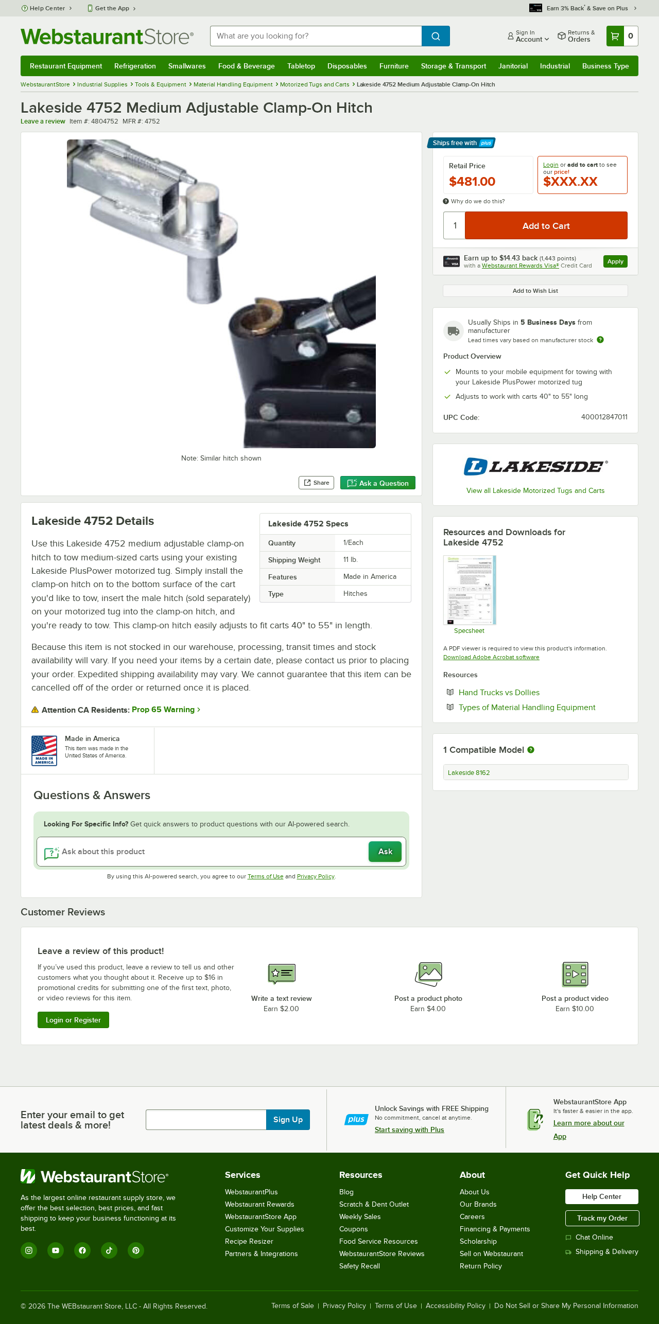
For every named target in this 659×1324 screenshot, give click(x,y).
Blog (346, 1192)
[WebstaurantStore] (105, 1176)
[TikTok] (109, 1250)
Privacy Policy (316, 876)
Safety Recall (359, 1266)
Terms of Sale (292, 1306)
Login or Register (73, 1020)
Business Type (605, 66)
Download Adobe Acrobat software (491, 657)
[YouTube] (55, 1250)
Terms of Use (266, 876)
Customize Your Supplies (264, 1229)
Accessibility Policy (455, 1306)
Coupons (353, 1229)
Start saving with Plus (409, 1129)
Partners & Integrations (261, 1254)
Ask (385, 851)
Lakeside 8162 (469, 772)
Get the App (112, 8)
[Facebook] (82, 1250)
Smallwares (187, 66)
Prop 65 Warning (163, 709)
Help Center (47, 8)
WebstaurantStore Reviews (382, 1254)
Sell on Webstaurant (491, 1254)
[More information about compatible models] (531, 750)
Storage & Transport (453, 66)
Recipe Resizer (249, 1241)
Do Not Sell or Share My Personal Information (566, 1306)
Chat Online (594, 1237)
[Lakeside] (535, 466)
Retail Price (467, 166)
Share (322, 482)
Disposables (347, 66)
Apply (618, 263)
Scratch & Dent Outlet (374, 1204)
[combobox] (316, 36)
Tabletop (301, 66)
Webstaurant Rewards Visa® (520, 265)
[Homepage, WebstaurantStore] (107, 36)
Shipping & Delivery (607, 1252)
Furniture (394, 66)
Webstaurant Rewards (259, 1204)
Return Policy (481, 1266)
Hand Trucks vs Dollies (530, 692)
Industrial (555, 66)
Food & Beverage (246, 66)
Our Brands (478, 1204)
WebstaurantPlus (251, 1192)
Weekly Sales (360, 1217)
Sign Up (288, 1119)
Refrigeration (135, 66)
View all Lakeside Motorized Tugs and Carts (535, 491)
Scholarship (478, 1241)
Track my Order (602, 1218)
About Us (475, 1192)
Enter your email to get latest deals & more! (72, 1119)
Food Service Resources (378, 1241)
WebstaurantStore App (261, 1217)
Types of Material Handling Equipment (543, 707)
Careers (472, 1217)
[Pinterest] (136, 1250)
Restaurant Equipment (66, 66)
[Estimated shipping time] (600, 339)
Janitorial (513, 66)
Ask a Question (384, 483)
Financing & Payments (495, 1229)
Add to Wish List (535, 290)
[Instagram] (29, 1250)
